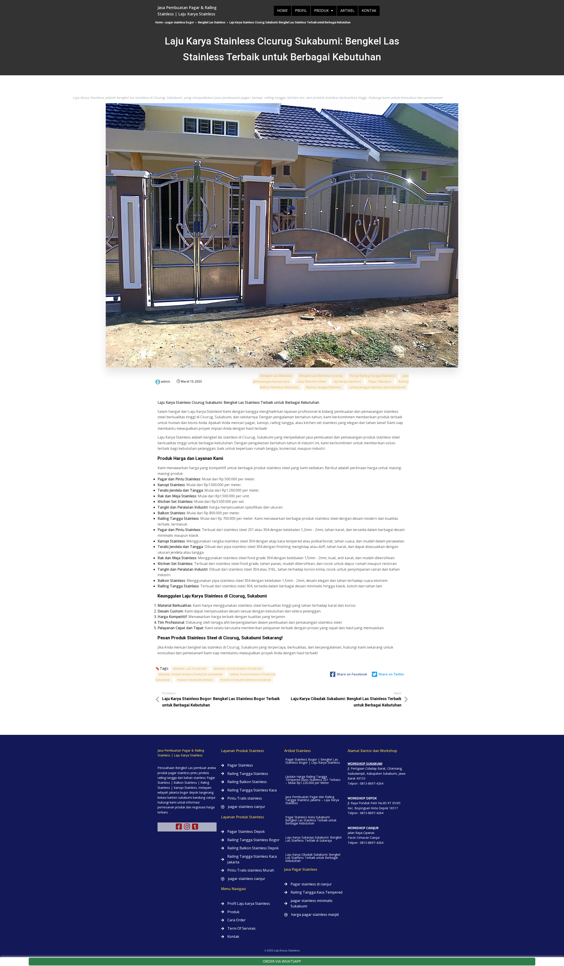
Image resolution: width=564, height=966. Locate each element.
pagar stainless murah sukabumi (245, 680)
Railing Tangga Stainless (324, 387)
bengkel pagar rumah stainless (238, 668)
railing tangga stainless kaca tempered (377, 387)
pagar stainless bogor (179, 22)
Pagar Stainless (380, 381)
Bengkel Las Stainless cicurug (321, 376)
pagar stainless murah (195, 680)
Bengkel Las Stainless (211, 22)
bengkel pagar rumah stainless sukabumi (191, 674)
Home (159, 22)
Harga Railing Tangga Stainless (373, 376)
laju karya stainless (347, 381)
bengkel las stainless (190, 668)
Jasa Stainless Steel (312, 381)
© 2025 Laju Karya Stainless (282, 950)
